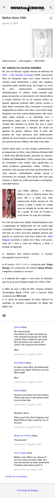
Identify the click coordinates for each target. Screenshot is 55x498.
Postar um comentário (16, 476)
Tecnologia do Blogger (27, 490)
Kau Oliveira (19, 362)
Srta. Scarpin (20, 453)
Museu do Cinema (23, 435)
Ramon (17, 327)
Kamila (17, 390)
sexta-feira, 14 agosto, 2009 (27, 427)
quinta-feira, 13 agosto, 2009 (28, 354)
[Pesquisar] (51, 8)
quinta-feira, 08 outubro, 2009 (28, 469)
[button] (51, 18)
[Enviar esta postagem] (4, 316)
